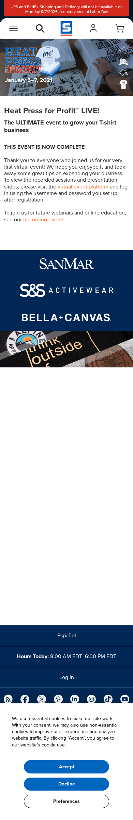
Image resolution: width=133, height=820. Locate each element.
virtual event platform (83, 186)
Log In (66, 677)
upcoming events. (44, 219)
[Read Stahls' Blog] (8, 700)
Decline (66, 784)
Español (66, 635)
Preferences (66, 801)
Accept (66, 767)
